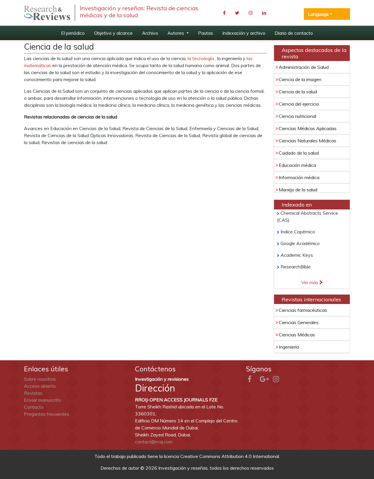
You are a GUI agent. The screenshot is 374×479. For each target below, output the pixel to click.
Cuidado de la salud (299, 153)
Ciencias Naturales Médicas (307, 141)
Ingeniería (289, 347)
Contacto (34, 407)
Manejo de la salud (298, 190)
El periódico (73, 33)
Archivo (150, 33)
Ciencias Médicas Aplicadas (308, 128)
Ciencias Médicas (297, 335)
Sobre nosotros (40, 379)
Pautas (205, 33)
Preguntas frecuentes (46, 414)
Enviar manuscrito (42, 400)
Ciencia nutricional (297, 116)
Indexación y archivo (243, 33)
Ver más (310, 282)
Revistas (33, 393)
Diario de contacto (294, 33)
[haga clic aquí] (47, 13)
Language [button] (318, 14)
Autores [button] (176, 33)
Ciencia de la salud (298, 92)
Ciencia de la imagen (300, 79)
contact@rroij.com (153, 442)
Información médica (299, 177)
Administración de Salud (304, 67)
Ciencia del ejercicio (299, 104)
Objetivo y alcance (113, 33)
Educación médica (297, 165)
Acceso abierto (40, 386)
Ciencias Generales (298, 322)
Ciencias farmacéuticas (303, 310)
